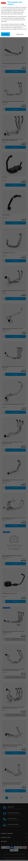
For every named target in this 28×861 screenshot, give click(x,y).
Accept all (5, 34)
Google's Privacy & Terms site (20, 29)
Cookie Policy (4, 21)
